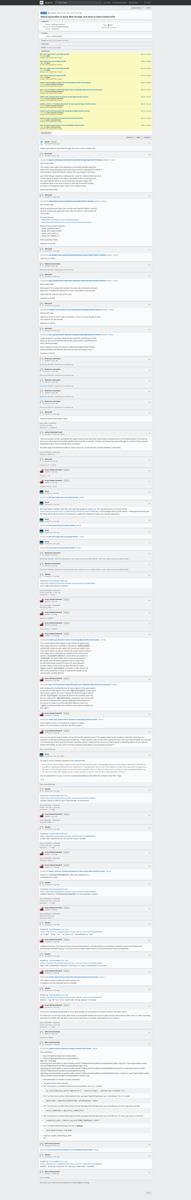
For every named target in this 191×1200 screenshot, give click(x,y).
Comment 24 (48, 925)
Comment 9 (48, 493)
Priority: (104, 27)
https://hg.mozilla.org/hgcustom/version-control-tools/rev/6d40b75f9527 (68, 583)
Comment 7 (48, 414)
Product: (48, 24)
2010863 (47, 1178)
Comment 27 (48, 973)
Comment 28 (48, 990)
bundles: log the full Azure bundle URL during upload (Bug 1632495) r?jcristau (65, 111)
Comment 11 (48, 521)
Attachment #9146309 (47, 375)
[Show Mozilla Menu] (41, 2)
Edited (62, 434)
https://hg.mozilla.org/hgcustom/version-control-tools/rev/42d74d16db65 (68, 892)
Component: (46, 27)
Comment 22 (48, 867)
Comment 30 (48, 1044)
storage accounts (62, 776)
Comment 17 (48, 715)
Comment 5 (48, 305)
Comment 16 (48, 680)
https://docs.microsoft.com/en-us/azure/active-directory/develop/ (66, 222)
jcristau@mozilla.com (58, 1161)
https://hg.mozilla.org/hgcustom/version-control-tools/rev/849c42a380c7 (68, 798)
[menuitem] (107, 2)
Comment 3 (48, 251)
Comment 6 (48, 330)
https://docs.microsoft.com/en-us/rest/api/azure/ (60, 220)
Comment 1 (48, 155)
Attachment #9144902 (47, 270)
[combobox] (78, 2)
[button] (147, 2)
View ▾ (149, 8)
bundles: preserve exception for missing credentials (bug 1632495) (61, 118)
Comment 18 (48, 733)
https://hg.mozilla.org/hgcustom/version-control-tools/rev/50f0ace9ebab (71, 963)
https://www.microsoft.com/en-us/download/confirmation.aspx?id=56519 (67, 511)
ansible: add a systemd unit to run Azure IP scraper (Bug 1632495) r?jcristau (64, 97)
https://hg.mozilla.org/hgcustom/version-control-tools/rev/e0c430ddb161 (71, 1164)
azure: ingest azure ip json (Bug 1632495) (53, 61)
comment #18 (79, 761)
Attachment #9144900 (47, 396)
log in (50, 1182)
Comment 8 (48, 434)
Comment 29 (48, 1007)
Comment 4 (48, 276)
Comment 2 (48, 197)
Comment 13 (48, 543)
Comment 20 (48, 791)
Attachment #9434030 (47, 559)
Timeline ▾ (147, 137)
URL (65, 514)
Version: (48, 29)
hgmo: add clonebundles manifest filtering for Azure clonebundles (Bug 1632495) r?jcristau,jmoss (71, 90)
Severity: (113, 27)
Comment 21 (48, 829)
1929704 (50, 618)
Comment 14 (48, 576)
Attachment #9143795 (46, 407)
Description (48, 144)
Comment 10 (48, 504)
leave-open (50, 916)
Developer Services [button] (58, 24)
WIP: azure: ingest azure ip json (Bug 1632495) (54, 54)
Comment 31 (48, 1145)
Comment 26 (48, 956)
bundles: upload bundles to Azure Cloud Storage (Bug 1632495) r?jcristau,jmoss (65, 82)
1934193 (50, 1037)
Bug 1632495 (52, 13)
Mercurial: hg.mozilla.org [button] (60, 27)
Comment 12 (48, 532)
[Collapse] (149, 143)
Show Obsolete (46, 133)
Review (149, 54)
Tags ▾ (139, 137)
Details (143, 54)
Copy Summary (136, 8)
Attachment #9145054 (47, 386)
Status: (48, 36)
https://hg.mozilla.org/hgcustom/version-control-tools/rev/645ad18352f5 (71, 932)
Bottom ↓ (130, 137)
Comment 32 (48, 1157)
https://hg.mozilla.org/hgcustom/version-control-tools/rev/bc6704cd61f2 (71, 997)
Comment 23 (48, 884)
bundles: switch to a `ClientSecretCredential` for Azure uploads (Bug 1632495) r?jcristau (68, 104)
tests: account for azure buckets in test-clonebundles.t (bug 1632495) (62, 125)
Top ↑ (149, 1193)
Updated (47, 266)
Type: (105, 25)
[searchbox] (78, 2)
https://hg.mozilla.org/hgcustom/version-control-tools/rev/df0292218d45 (67, 836)
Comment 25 (48, 941)
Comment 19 (48, 756)
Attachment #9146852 (47, 364)
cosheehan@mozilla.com (58, 581)
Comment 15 (48, 635)
